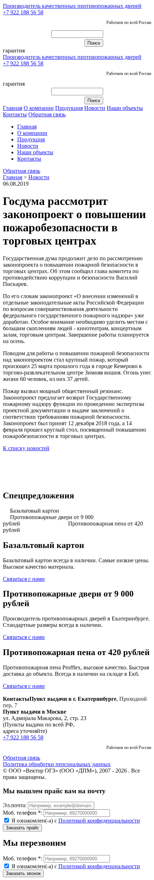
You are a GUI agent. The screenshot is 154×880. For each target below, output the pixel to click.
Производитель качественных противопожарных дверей (72, 6)
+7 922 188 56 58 (23, 12)
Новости (94, 108)
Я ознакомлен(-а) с (75, 821)
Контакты (15, 114)
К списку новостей (26, 448)
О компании (39, 108)
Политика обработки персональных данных (57, 764)
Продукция (69, 108)
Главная (12, 108)
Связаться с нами (24, 579)
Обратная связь (47, 114)
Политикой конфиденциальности (99, 821)
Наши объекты (125, 108)
